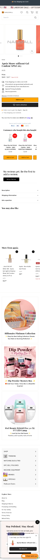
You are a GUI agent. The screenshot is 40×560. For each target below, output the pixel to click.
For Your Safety (6, 510)
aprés (3, 70)
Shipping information (9, 195)
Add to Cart (10, 157)
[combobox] (20, 17)
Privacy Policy (6, 515)
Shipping (4, 96)
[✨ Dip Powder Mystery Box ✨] (20, 362)
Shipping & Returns (7, 504)
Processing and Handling (9, 507)
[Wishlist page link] (23, 12)
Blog (3, 501)
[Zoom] (32, 51)
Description (6, 190)
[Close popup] (36, 535)
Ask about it (23, 549)
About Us (4, 498)
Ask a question (7, 200)
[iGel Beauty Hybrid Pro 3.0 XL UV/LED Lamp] (20, 409)
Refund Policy (6, 518)
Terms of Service (6, 513)
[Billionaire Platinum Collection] (20, 315)
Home (3, 60)
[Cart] (32, 12)
